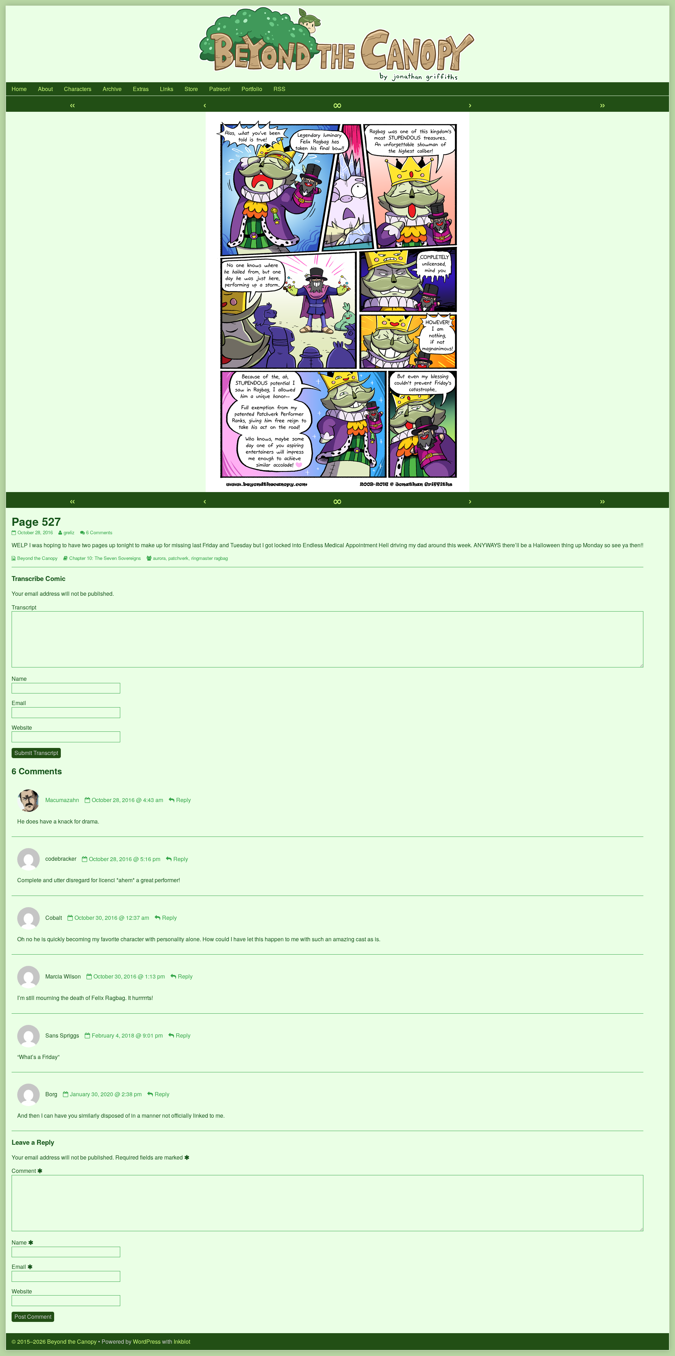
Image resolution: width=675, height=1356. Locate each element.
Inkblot (182, 1341)
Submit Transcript (36, 753)
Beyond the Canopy (37, 558)
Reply (183, 800)
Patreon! (219, 89)
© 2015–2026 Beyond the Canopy (54, 1341)
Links (166, 89)
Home (19, 89)
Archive (112, 89)
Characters (77, 89)
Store (191, 89)
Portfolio (252, 89)
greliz (69, 532)
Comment (28, 1171)
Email (19, 703)
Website (22, 727)
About (45, 89)
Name (19, 678)
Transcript (24, 607)
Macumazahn (62, 800)
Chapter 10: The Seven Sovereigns (105, 558)
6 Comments (99, 532)
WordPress (147, 1341)
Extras (141, 89)
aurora (159, 558)
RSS (279, 89)
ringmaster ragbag (209, 558)
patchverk (178, 558)
